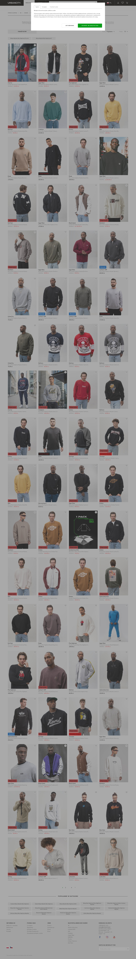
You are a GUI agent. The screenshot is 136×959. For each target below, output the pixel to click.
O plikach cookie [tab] (54, 7)
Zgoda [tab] (37, 7)
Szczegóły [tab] (44, 7)
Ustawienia (70, 25)
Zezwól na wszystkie (90, 25)
